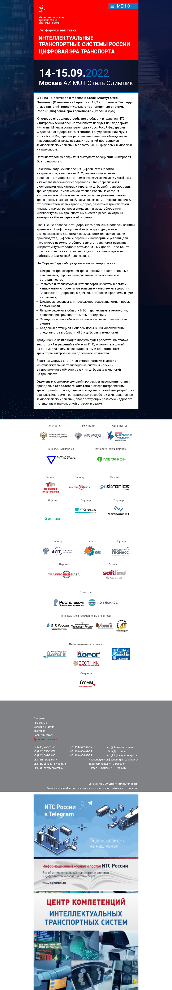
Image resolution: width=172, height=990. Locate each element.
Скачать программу (45, 759)
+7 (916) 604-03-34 (81, 755)
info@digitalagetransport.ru (122, 755)
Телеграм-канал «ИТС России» (107, 764)
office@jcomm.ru (116, 751)
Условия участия (44, 727)
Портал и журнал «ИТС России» (107, 768)
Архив (45, 739)
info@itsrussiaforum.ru (120, 747)
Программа (40, 722)
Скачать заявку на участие (50, 764)
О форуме (39, 718)
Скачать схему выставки (48, 768)
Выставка (39, 731)
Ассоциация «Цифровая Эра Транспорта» (113, 759)
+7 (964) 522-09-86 (81, 747)
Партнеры (39, 735)
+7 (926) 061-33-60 (44, 755)
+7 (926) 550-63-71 (44, 751)
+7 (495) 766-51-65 (44, 747)
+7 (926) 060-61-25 (81, 751)
